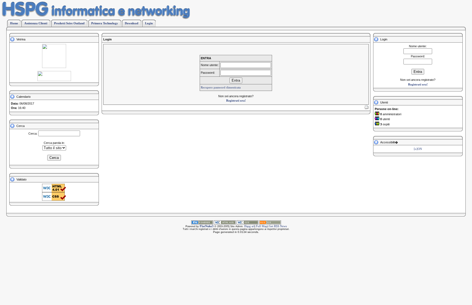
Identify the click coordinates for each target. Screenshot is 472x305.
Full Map (261, 226)
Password (417, 56)
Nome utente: (418, 46)
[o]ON (418, 148)
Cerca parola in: (54, 142)
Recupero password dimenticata (221, 87)
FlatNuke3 (207, 226)
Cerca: (32, 133)
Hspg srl (249, 226)
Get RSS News (278, 226)
